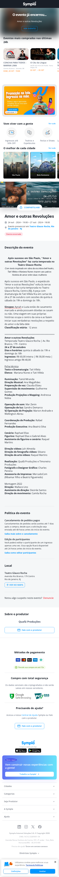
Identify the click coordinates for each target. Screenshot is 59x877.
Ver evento (29, 28)
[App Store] (21, 751)
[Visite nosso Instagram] (26, 827)
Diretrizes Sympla (28, 853)
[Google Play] (34, 751)
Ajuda (7, 816)
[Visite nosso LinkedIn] (19, 827)
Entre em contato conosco (37, 846)
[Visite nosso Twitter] (33, 827)
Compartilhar (32, 207)
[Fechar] (55, 862)
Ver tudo (52, 124)
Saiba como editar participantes (20, 552)
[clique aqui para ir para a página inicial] (29, 4)
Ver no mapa (16, 584)
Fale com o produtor (32, 630)
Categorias (9, 793)
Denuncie (48, 598)
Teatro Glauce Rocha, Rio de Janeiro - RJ (31, 227)
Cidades (8, 786)
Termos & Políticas (34, 865)
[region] (29, 867)
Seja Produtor (11, 801)
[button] (8, 864)
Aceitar (42, 871)
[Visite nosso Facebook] (40, 827)
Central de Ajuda (29, 715)
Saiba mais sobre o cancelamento (21, 533)
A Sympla (8, 809)
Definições (15, 871)
